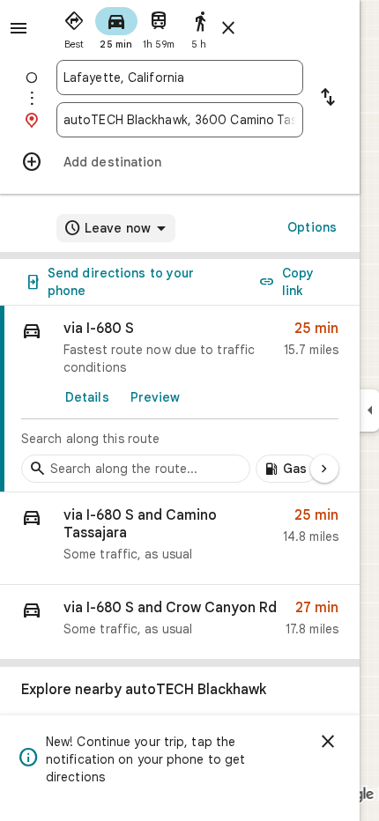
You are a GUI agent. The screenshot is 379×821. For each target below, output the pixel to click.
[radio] (74, 26)
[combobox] (179, 77)
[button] (180, 538)
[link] (180, 399)
